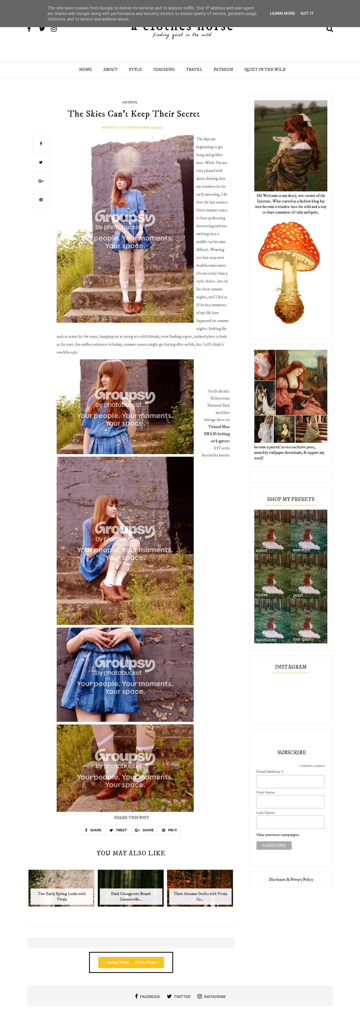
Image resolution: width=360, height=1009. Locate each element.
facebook (150, 997)
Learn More (282, 13)
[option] (61, 890)
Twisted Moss (219, 426)
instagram (215, 997)
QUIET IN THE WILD (265, 69)
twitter (182, 997)
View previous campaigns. (278, 835)
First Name (265, 792)
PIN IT (172, 830)
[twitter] (44, 29)
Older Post (146, 962)
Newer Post (117, 962)
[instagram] (56, 29)
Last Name (265, 813)
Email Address (269, 771)
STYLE (135, 69)
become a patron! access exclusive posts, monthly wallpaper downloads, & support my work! (289, 453)
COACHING (164, 69)
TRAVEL (194, 69)
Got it (307, 13)
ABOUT (110, 69)
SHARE (95, 830)
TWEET (121, 830)
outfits (129, 103)
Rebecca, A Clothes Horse (126, 128)
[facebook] (32, 29)
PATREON (223, 69)
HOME (85, 69)
